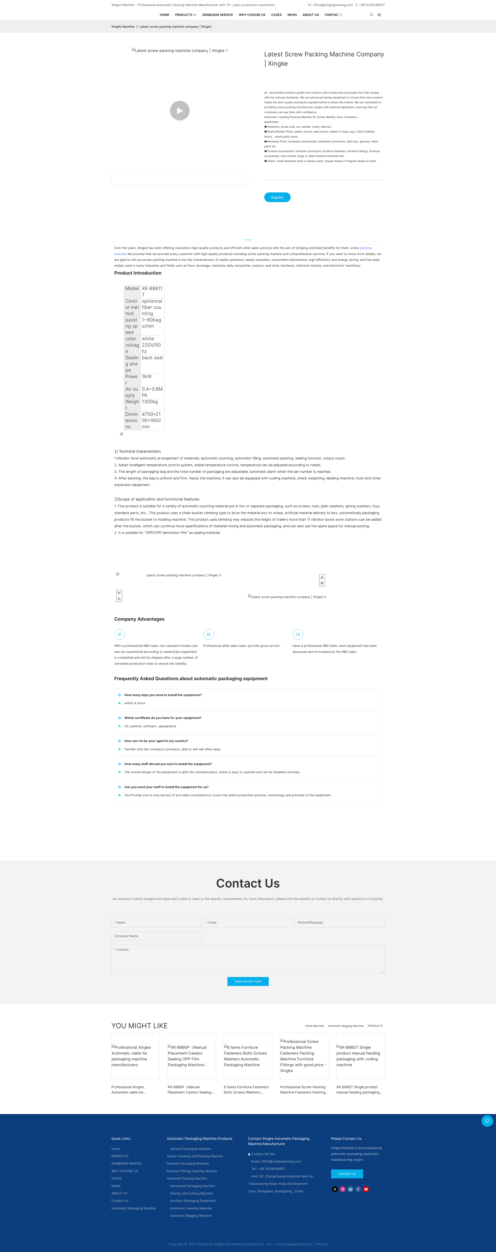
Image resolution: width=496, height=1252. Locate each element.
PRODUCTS (375, 1025)
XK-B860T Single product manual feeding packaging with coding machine (358, 1090)
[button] (341, 14)
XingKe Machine (122, 26)
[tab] (248, 237)
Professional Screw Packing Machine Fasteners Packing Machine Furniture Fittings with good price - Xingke (303, 1090)
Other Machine (314, 1025)
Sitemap (321, 1244)
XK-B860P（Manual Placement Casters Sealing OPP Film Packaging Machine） (189, 1090)
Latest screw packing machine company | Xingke (175, 26)
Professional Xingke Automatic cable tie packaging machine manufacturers (127, 1090)
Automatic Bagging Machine (346, 1025)
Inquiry (277, 197)
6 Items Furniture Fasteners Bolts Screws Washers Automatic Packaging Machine (246, 1090)
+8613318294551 (372, 5)
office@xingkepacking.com (333, 5)
